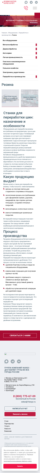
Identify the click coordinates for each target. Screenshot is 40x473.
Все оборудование (10, 40)
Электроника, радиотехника (13, 72)
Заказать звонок (20, 414)
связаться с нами (20, 335)
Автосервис (7, 53)
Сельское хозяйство (10, 68)
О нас (6, 421)
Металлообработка (10, 45)
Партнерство (9, 424)
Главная (4, 33)
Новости (7, 429)
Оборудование (13, 33)
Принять (20, 466)
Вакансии (7, 431)
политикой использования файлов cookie (18, 461)
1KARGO (18, 437)
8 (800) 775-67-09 (10, 381)
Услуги (6, 426)
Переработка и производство (14, 76)
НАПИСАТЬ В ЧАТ (20, 409)
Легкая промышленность (13, 57)
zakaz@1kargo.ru (28, 402)
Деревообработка (10, 49)
